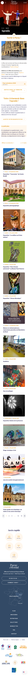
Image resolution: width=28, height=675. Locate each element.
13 (21, 516)
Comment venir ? (13, 582)
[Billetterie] (25, 2)
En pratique (14, 618)
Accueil (2, 28)
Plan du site (5, 639)
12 (18, 516)
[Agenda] (24, 2)
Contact (14, 633)
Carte (24, 143)
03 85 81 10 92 (13, 578)
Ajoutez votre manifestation (13, 119)
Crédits (23, 639)
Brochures (14, 614)
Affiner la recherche (7, 143)
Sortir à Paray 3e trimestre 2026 (13, 90)
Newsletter (14, 626)
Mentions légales (15, 639)
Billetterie (14, 622)
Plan (13, 610)
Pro (14, 629)
